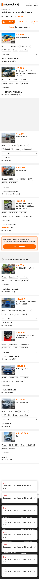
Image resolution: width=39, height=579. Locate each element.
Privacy (4, 414)
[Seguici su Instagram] (17, 447)
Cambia (20, 16)
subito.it (22, 432)
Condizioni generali (8, 411)
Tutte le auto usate (26, 408)
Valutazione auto (25, 420)
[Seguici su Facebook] (14, 447)
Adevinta (23, 438)
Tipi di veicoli (24, 411)
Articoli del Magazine (27, 417)
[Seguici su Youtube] (21, 447)
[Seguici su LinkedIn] (24, 447)
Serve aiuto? (6, 405)
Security (5, 420)
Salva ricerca (19, 192)
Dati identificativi (8, 408)
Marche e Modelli (25, 405)
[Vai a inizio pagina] (19, 391)
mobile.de (23, 435)
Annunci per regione (26, 402)
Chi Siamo (5, 402)
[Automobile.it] (10, 5)
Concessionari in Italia (27, 414)
